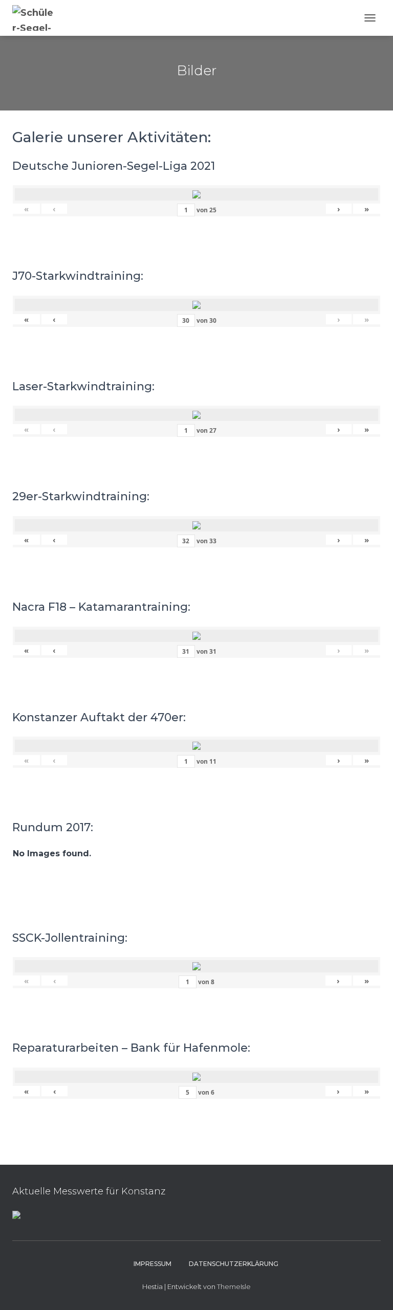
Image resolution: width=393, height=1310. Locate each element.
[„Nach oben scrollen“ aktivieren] (373, 1289)
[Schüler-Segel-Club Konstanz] (38, 18)
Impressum (152, 1264)
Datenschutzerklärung (233, 1264)
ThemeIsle (234, 1286)
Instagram (115, 1263)
